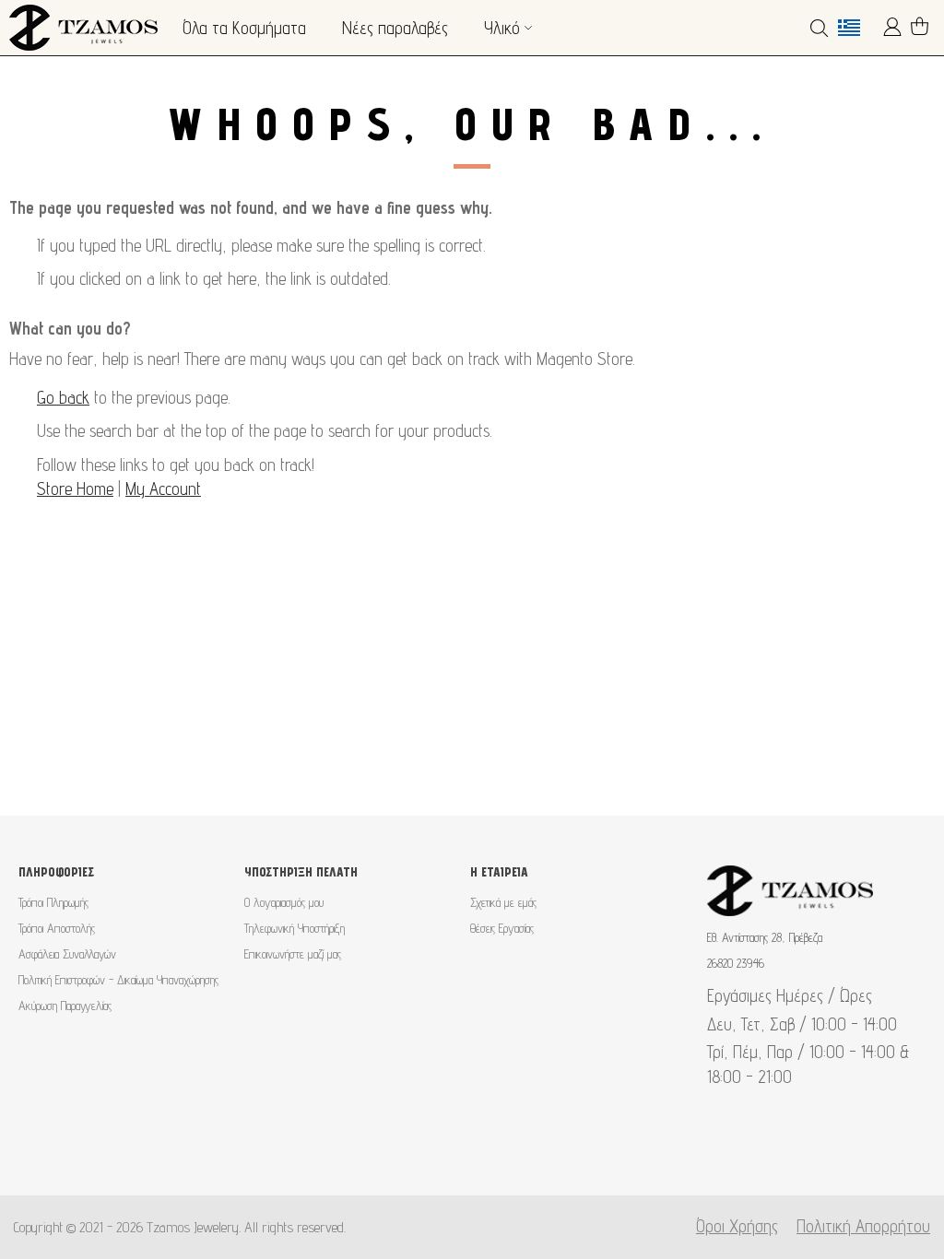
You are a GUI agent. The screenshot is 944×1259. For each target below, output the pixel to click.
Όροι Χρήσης (737, 1226)
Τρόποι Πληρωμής (53, 902)
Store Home (75, 488)
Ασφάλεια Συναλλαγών (67, 954)
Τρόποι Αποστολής (56, 928)
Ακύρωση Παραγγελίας (65, 1005)
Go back (63, 397)
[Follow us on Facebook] (443, 1150)
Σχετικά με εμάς (503, 902)
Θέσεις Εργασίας (502, 928)
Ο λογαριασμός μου (284, 902)
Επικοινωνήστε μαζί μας (292, 954)
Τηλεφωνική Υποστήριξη (294, 928)
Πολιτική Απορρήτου (863, 1226)
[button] (856, 28)
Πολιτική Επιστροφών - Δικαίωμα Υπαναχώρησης (118, 979)
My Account (163, 488)
